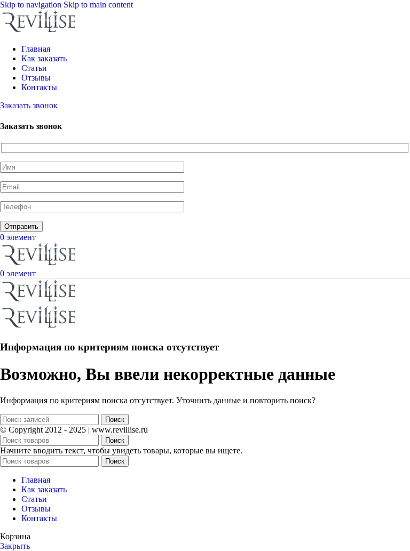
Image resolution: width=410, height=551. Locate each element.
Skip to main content (98, 4)
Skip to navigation (32, 4)
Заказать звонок (29, 105)
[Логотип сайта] (40, 30)
